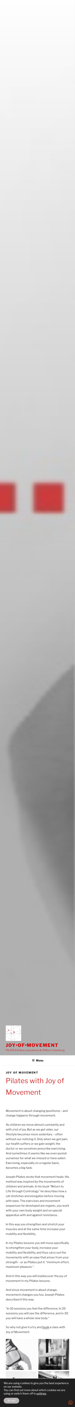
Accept (11, 1400)
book (45, 1327)
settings (41, 1393)
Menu (39, 1060)
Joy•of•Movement (32, 1045)
